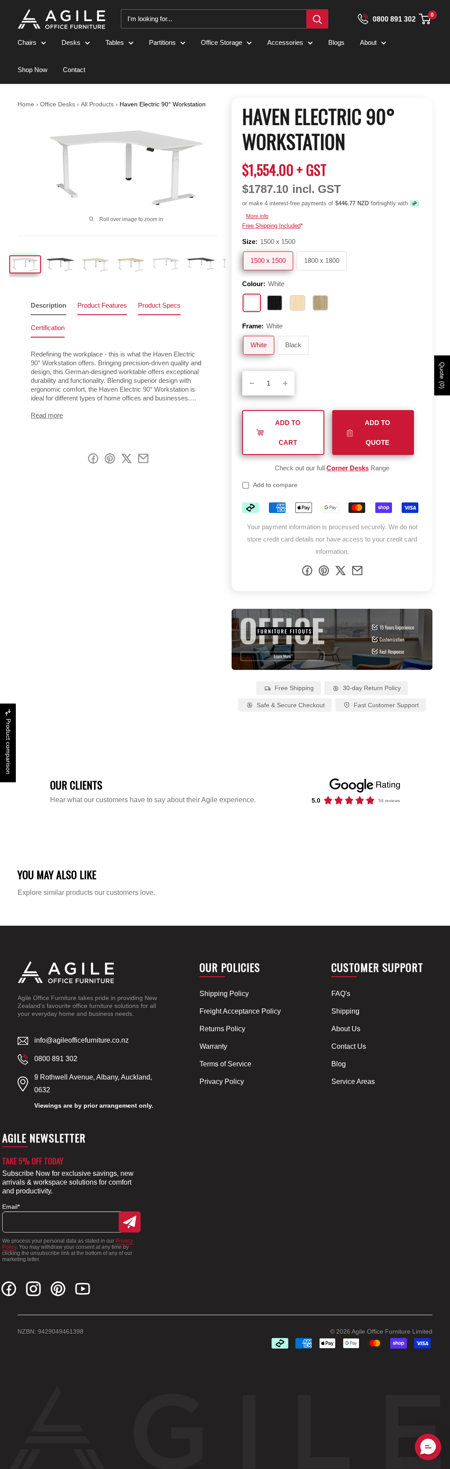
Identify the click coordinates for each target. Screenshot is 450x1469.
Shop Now (32, 69)
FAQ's (340, 993)
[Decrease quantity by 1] (252, 383)
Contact (74, 69)
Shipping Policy (224, 993)
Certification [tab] (48, 327)
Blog (338, 1064)
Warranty (213, 1046)
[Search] (317, 19)
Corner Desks (348, 468)
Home (26, 104)
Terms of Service (225, 1064)
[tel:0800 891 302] (363, 19)
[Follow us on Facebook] (9, 1291)
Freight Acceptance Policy (240, 1011)
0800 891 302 (394, 19)
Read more (47, 415)
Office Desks (58, 104)
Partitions (162, 42)
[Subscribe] (130, 1222)
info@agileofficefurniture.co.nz (81, 1040)
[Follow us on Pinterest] (58, 1291)
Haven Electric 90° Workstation (163, 104)
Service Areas (353, 1081)
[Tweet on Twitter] (340, 572)
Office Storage (221, 42)
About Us (345, 1029)
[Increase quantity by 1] (285, 383)
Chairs (27, 42)
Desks (71, 42)
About (368, 42)
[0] (425, 19)
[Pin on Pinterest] (324, 572)
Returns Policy (222, 1029)
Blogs (336, 42)
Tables (114, 42)
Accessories (285, 42)
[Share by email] (357, 572)
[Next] (207, 167)
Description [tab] (48, 305)
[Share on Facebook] (307, 572)
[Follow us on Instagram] (33, 1291)
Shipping (345, 1011)
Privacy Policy (222, 1081)
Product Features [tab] (102, 305)
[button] (425, 19)
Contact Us (348, 1046)
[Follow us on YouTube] (82, 1291)
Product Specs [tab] (159, 305)
